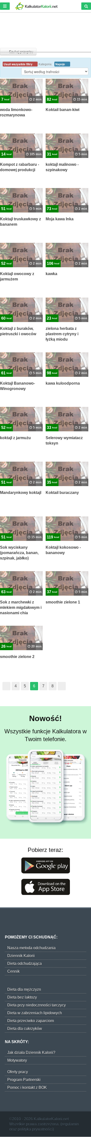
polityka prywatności (35, 1129)
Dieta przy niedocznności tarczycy (36, 1005)
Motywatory (17, 1060)
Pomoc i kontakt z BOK (27, 1087)
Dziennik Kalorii (21, 956)
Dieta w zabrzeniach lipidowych (34, 1013)
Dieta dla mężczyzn (24, 989)
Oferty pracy (17, 1072)
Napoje (60, 64)
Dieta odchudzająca (24, 963)
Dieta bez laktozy (22, 997)
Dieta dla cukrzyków (24, 1028)
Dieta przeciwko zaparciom (30, 1021)
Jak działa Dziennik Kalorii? (31, 1052)
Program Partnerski (24, 1080)
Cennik (13, 971)
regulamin (70, 1124)
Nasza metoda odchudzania (31, 948)
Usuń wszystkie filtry (18, 64)
